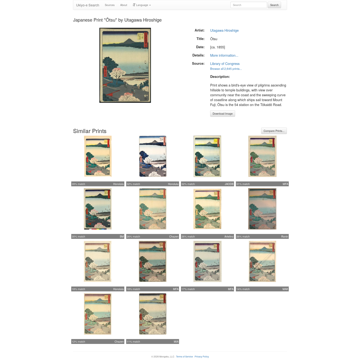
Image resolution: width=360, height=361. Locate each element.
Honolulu (118, 184)
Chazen (173, 236)
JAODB (229, 184)
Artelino (228, 236)
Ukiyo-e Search (87, 4)
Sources (110, 5)
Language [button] (142, 5)
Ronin (284, 236)
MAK (285, 289)
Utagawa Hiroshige (224, 30)
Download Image (223, 113)
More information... (224, 55)
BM (122, 236)
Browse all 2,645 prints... (226, 68)
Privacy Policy (202, 356)
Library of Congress (225, 63)
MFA (285, 184)
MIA (176, 341)
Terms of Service (184, 356)
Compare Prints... (274, 131)
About (123, 5)
